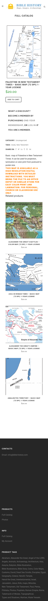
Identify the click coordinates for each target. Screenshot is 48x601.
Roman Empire (31, 590)
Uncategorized (21, 140)
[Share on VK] (30, 149)
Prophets (20, 590)
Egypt (43, 572)
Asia (41, 561)
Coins (30, 569)
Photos (5, 520)
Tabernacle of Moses (11, 594)
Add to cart (13, 99)
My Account (7, 541)
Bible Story (22, 569)
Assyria (5, 565)
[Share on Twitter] (19, 149)
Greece (15, 576)
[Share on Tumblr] (24, 149)
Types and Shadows (10, 597)
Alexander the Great (19, 558)
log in (32, 125)
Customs (6, 572)
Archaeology (22, 561)
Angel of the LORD (36, 558)
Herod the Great (8, 579)
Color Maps (39, 569)
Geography (6, 576)
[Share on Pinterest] (27, 149)
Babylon (12, 565)
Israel (13, 145)
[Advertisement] (24, 481)
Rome (41, 590)
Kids (20, 583)
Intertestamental (23, 579)
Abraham (6, 558)
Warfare (23, 597)
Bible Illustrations (9, 569)
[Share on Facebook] (15, 149)
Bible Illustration (24, 565)
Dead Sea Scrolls (23, 572)
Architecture (33, 561)
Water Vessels (34, 597)
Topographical (27, 594)
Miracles (32, 583)
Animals (12, 561)
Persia (37, 587)
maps (25, 583)
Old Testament (22, 587)
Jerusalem (6, 583)
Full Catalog (7, 515)
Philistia (5, 590)
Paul (32, 587)
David (13, 572)
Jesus (14, 583)
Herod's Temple (25, 576)
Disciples (36, 572)
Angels (5, 561)
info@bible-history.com (18, 455)
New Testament (22, 145)
